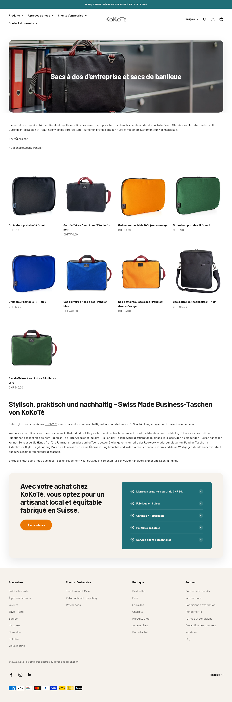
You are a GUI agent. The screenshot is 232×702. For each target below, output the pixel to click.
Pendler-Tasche (115, 437)
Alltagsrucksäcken (48, 451)
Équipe (13, 618)
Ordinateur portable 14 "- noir (27, 225)
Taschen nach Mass (78, 591)
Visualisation (17, 645)
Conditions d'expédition (200, 605)
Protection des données (200, 625)
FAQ (187, 639)
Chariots (137, 611)
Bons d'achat (140, 632)
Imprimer (191, 632)
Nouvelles (15, 632)
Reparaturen (193, 598)
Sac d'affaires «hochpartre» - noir (194, 301)
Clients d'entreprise (70, 15)
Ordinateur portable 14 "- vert (191, 225)
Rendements (193, 611)
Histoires (14, 625)
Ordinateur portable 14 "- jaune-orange (142, 225)
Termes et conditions (198, 618)
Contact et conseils (21, 23)
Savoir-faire (16, 611)
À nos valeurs (36, 525)
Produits (14, 15)
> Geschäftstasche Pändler (26, 147)
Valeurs (13, 605)
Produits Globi (141, 618)
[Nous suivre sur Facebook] (11, 674)
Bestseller (139, 591)
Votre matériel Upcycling (81, 598)
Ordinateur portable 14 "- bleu (27, 301)
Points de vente (19, 591)
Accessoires (140, 625)
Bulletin (14, 639)
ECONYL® (51, 424)
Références (73, 605)
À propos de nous (39, 15)
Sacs (135, 598)
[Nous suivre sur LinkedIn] (29, 674)
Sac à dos (138, 605)
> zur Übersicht (18, 138)
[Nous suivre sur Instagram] (20, 674)
